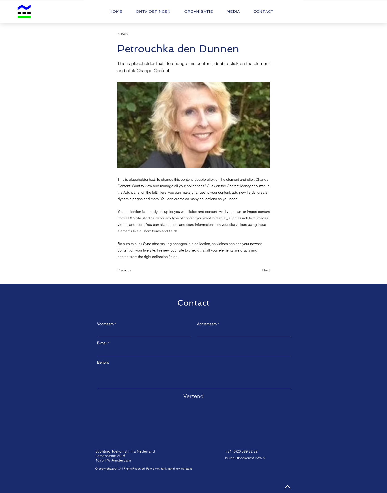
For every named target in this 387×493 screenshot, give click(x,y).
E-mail (102, 343)
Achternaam (207, 324)
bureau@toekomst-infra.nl (245, 458)
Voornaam (105, 324)
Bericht (103, 362)
